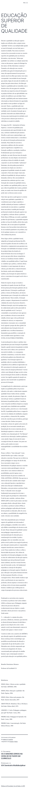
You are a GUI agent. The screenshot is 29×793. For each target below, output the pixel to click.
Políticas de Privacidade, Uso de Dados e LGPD (13, 786)
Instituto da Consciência (8, 739)
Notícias (15, 741)
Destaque (12, 741)
